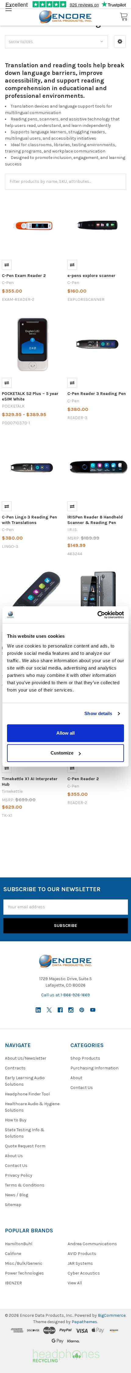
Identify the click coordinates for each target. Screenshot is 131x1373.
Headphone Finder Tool (27, 1094)
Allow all (65, 733)
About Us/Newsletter (25, 1058)
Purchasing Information (94, 1068)
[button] (120, 41)
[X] (49, 1010)
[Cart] (123, 17)
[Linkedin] (38, 1010)
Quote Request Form (25, 1146)
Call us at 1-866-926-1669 (65, 995)
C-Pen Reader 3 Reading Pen (96, 393)
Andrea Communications (92, 1243)
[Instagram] (71, 1010)
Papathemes (84, 1321)
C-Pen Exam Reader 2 (24, 275)
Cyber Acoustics (84, 1273)
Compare (7, 265)
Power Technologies (24, 1273)
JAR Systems (80, 1263)
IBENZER (13, 1283)
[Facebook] (60, 1010)
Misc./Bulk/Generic (23, 1263)
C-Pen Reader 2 (83, 778)
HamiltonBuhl (18, 1243)
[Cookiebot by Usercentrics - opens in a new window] (97, 615)
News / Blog (16, 1195)
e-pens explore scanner (91, 275)
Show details (98, 713)
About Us (14, 1155)
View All (75, 1283)
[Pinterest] (82, 1010)
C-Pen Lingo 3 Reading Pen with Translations (29, 520)
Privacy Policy (18, 1175)
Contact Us (16, 1165)
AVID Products (82, 1253)
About (76, 1077)
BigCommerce (112, 1315)
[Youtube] (92, 1010)
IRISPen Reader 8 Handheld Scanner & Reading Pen (95, 520)
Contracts (15, 1068)
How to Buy (16, 1120)
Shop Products (85, 1058)
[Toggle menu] (8, 8)
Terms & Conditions (24, 1185)
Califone (13, 1253)
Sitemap (13, 1204)
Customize (62, 752)
